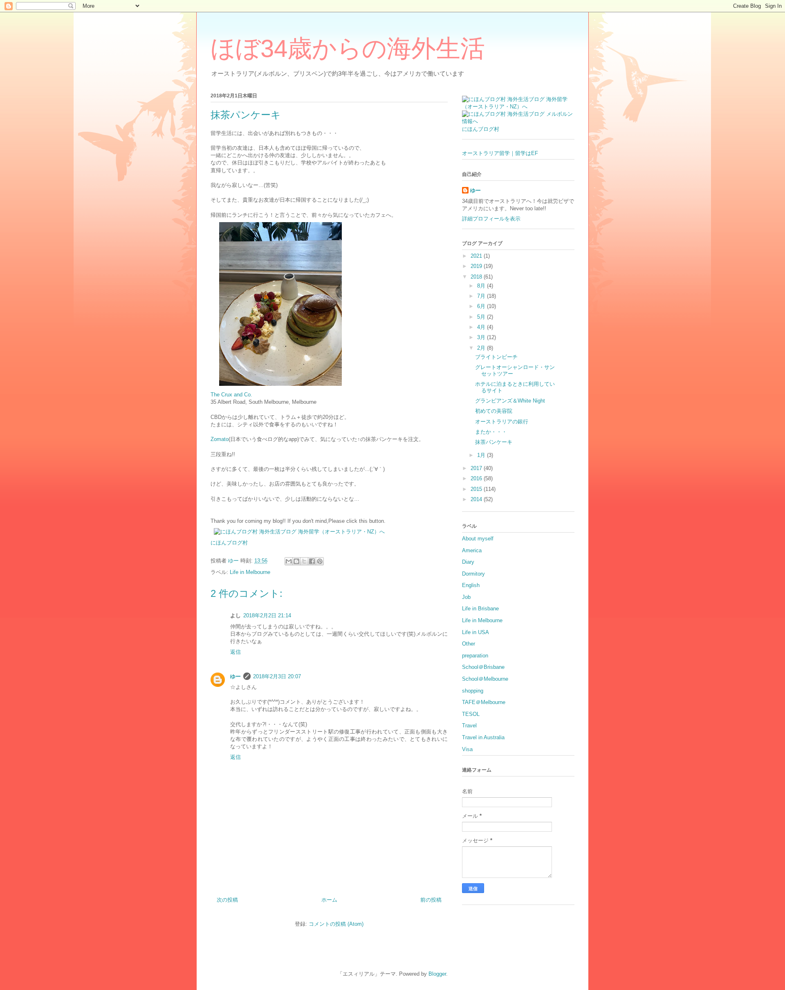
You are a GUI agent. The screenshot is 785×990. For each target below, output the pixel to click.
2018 (477, 277)
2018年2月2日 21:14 (267, 615)
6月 (482, 306)
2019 (477, 266)
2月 (482, 348)
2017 (477, 468)
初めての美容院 (493, 411)
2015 (477, 489)
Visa (467, 749)
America (472, 550)
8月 (482, 286)
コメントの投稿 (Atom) (336, 924)
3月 (482, 337)
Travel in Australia (483, 737)
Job (466, 597)
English (471, 585)
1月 (482, 455)
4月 (482, 327)
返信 (235, 652)
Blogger (437, 974)
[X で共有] (304, 561)
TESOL (471, 714)
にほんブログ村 (229, 543)
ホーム (329, 900)
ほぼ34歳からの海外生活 (348, 48)
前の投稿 (431, 900)
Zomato (220, 439)
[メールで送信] (289, 561)
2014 (477, 499)
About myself (477, 539)
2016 (477, 478)
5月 (482, 317)
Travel (469, 725)
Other (468, 644)
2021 (477, 256)
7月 (482, 296)
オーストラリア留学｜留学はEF (500, 153)
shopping (472, 691)
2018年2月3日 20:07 (277, 676)
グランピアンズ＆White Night (510, 401)
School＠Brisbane (483, 667)
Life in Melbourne (250, 572)
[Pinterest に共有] (320, 561)
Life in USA (475, 632)
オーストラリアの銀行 (501, 421)
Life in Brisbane (480, 608)
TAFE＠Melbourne (483, 702)
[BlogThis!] (296, 561)
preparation (475, 655)
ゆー (235, 676)
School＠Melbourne (485, 679)
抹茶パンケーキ (493, 442)
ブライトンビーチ (496, 357)
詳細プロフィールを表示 (491, 219)
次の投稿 (227, 900)
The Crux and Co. (231, 395)
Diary (468, 562)
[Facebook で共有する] (312, 561)
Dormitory (473, 574)
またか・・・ (491, 432)
